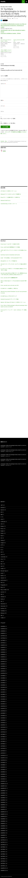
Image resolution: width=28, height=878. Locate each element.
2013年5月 (3, 694)
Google (2, 542)
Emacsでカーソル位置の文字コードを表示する (10, 197)
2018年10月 (3, 628)
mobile (2, 568)
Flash (2, 535)
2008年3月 (3, 832)
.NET (2, 505)
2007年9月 (3, 847)
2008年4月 (3, 830)
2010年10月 (3, 760)
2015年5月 (3, 666)
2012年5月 (3, 715)
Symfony (2, 608)
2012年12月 (3, 706)
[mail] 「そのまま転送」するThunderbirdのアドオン (11, 257)
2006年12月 (3, 868)
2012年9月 (3, 713)
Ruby (2, 587)
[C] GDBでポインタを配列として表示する (9, 288)
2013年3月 (3, 699)
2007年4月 (3, 858)
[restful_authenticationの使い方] (19, 43)
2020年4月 (3, 626)
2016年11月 (3, 645)
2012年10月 (3, 710)
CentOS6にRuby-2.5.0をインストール (9, 203)
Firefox (2, 533)
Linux (2, 559)
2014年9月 (3, 675)
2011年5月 (3, 743)
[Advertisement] (14, 169)
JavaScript (3, 556)
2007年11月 (3, 842)
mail (1, 566)
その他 (2, 617)
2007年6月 (3, 854)
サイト (2, 111)
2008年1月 (3, 837)
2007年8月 (3, 849)
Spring (2, 599)
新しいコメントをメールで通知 (8, 118)
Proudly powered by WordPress (6, 876)
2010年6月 (3, 769)
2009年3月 (3, 804)
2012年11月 (3, 708)
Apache (2, 509)
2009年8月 (3, 793)
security (2, 592)
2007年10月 (3, 844)
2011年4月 (3, 746)
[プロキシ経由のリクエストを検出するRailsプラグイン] (7, 53)
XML (2, 615)
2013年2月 (3, 701)
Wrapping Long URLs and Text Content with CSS (11, 69)
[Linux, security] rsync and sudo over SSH (10, 285)
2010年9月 (3, 762)
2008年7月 (3, 823)
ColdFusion (3, 521)
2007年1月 (3, 865)
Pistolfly (3, 1)
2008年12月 (3, 811)
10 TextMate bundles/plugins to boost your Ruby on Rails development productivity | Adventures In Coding (13, 25)
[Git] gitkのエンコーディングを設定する (9, 260)
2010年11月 (3, 757)
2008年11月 (3, 814)
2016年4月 (3, 652)
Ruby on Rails (5, 6)
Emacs (2, 528)
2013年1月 (3, 703)
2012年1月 (3, 724)
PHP (1, 582)
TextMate (10, 6)
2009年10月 (3, 788)
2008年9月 (3, 818)
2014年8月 (3, 678)
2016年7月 (3, 647)
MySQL (2, 575)
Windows (2, 613)
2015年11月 (3, 661)
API (1, 512)
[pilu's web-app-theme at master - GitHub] (7, 43)
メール (3, 106)
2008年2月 (3, 835)
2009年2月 (3, 807)
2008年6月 (3, 825)
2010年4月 (3, 774)
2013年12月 (3, 687)
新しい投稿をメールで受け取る (8, 123)
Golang (2, 540)
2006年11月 (3, 870)
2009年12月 (3, 783)
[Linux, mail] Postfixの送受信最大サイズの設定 (10, 247)
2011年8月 (3, 736)
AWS (2, 514)
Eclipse (2, 526)
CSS (1, 523)
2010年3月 (3, 776)
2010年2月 (3, 778)
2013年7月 (3, 692)
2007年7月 (3, 851)
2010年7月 (3, 767)
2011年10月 (3, 732)
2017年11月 (3, 635)
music (2, 573)
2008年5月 (3, 828)
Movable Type (4, 570)
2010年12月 (3, 755)
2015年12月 (3, 659)
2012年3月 (3, 720)
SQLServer (3, 603)
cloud (2, 519)
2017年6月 (3, 640)
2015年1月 (3, 670)
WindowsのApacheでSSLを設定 (8, 64)
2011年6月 (3, 741)
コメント (3, 83)
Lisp (1, 561)
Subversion (3, 606)
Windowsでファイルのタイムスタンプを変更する (11, 194)
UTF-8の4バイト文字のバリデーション (9, 191)
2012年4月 (3, 717)
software (2, 596)
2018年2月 (3, 631)
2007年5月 (3, 856)
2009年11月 (3, 786)
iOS (1, 552)
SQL (1, 601)
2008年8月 (3, 821)
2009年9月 (3, 790)
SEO (1, 594)
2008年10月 (3, 816)
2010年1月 (3, 781)
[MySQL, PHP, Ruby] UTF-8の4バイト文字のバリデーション (13, 302)
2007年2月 (3, 863)
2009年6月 (3, 797)
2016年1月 (3, 656)
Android (2, 507)
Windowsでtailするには (5, 200)
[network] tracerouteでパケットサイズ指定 (10, 299)
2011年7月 (3, 739)
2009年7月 (3, 795)
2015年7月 (3, 663)
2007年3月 (3, 861)
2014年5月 (3, 682)
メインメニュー (26, 1)
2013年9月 (3, 689)
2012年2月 (3, 722)
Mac (1, 6)
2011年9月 (3, 734)
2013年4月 (3, 696)
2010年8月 (3, 764)
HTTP (2, 545)
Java (2, 554)
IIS (1, 549)
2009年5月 (3, 800)
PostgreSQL (3, 584)
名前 (2, 100)
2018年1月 (3, 633)
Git (1, 538)
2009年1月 (3, 809)
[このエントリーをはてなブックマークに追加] (1, 20)
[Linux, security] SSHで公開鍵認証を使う (9, 277)
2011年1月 (3, 753)
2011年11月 (3, 729)
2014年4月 (3, 685)
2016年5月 (3, 649)
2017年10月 (3, 638)
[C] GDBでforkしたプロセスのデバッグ (9, 296)
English (2, 530)
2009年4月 (3, 802)
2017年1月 (3, 642)
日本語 (4, 151)
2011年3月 (3, 748)
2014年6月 (3, 680)
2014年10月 (3, 673)
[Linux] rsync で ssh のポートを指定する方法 (10, 244)
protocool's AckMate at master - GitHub (11, 33)
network (2, 577)
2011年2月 (3, 750)
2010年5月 (3, 771)
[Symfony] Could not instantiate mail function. (10, 254)
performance (3, 580)
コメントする (15, 18)
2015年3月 (3, 668)
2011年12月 (3, 727)
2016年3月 (3, 654)
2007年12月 (3, 840)
